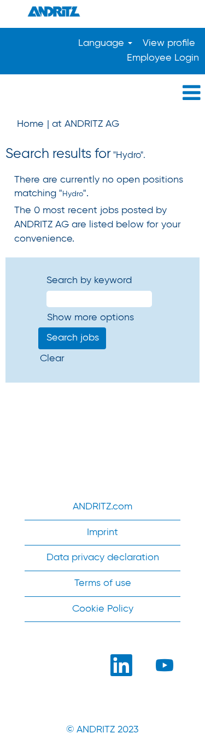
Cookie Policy (102, 609)
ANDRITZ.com (102, 507)
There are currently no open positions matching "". (98, 187)
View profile (169, 43)
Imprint (102, 532)
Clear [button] (52, 358)
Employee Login (163, 58)
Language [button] (102, 43)
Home (30, 124)
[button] (102, 93)
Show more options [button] (90, 317)
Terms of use (102, 583)
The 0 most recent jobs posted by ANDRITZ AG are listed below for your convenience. (97, 224)
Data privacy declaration (102, 557)
